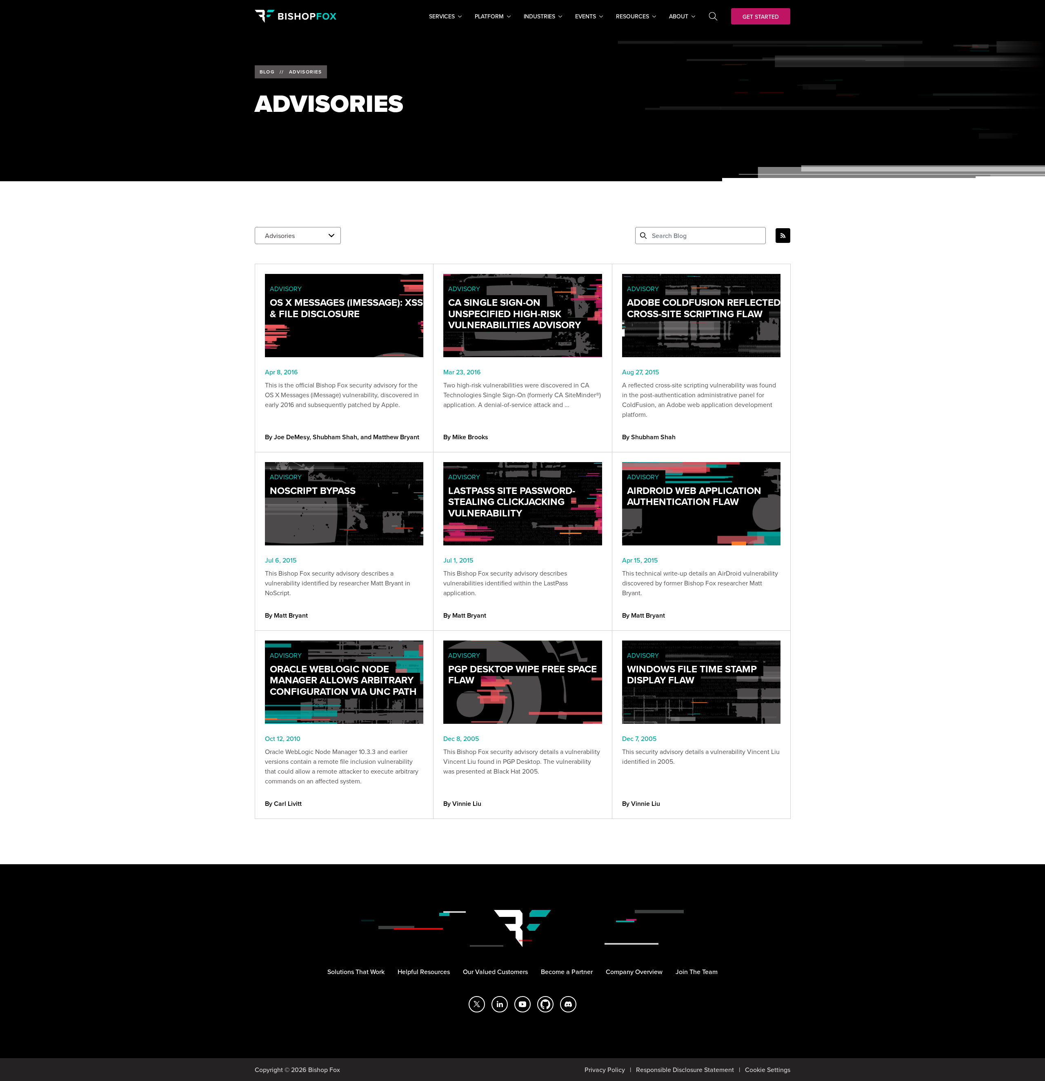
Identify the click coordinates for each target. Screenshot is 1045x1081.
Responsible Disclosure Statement (685, 1069)
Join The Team (697, 971)
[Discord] (568, 1004)
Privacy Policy (605, 1069)
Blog (267, 72)
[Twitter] (477, 1004)
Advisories (305, 72)
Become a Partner (567, 971)
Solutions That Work (356, 971)
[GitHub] (545, 1004)
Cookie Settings (767, 1069)
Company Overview (634, 971)
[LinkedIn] (499, 1004)
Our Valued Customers (495, 971)
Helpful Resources (424, 971)
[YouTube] (522, 1004)
